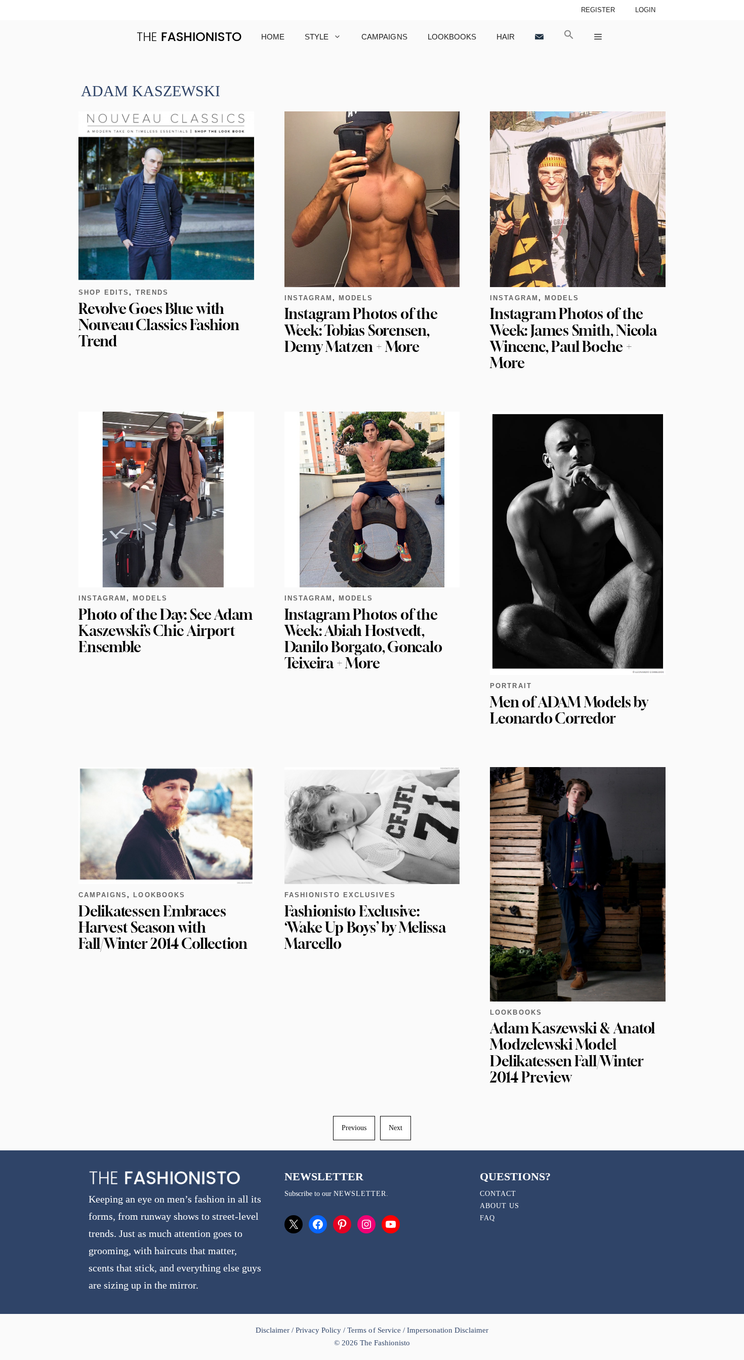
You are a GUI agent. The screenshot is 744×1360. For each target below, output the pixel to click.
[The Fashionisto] (189, 36)
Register (598, 10)
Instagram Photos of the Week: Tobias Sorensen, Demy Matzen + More (361, 329)
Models (356, 298)
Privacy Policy (318, 1330)
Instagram (308, 298)
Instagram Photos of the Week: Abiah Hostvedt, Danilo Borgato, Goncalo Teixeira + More (363, 639)
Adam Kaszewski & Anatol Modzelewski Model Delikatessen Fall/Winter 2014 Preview (572, 1053)
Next (395, 1128)
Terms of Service (373, 1330)
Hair (506, 36)
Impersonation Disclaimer (447, 1330)
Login (645, 10)
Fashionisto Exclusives (340, 895)
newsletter (360, 1193)
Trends (152, 292)
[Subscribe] (539, 36)
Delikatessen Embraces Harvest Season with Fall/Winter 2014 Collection (162, 927)
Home (272, 36)
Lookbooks (452, 36)
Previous (354, 1128)
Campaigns (384, 36)
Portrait (510, 686)
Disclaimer (274, 1330)
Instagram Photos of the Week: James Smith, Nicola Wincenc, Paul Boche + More (573, 338)
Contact (498, 1193)
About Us (499, 1206)
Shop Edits (103, 292)
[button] (569, 36)
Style (316, 36)
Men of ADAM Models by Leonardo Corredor (568, 710)
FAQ (487, 1218)
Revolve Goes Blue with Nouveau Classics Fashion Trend (158, 324)
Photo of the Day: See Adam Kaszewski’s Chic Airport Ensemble (165, 630)
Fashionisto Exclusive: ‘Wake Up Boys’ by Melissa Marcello (365, 927)
